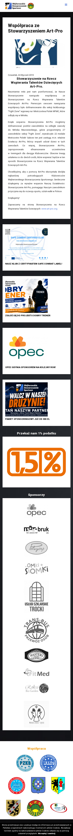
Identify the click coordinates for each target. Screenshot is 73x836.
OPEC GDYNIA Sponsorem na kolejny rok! (30, 367)
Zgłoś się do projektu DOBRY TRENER (27, 315)
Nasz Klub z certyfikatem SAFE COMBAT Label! (33, 263)
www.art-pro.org (49, 208)
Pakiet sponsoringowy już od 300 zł (27, 419)
